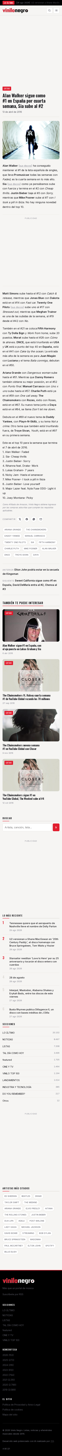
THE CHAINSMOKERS (36, 529)
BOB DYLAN (45, 1233)
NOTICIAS (8, 1315)
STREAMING (28, 1233)
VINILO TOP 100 (11, 1340)
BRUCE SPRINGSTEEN (14, 1239)
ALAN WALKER (49, 548)
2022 (8, 1375)
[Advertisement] (31, 48)
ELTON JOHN (34, 1245)
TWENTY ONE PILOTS (15, 542)
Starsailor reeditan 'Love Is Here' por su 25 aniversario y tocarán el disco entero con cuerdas (34, 961)
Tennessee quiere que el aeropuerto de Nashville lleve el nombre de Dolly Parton (33, 925)
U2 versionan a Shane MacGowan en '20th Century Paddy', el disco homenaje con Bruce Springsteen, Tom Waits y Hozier (33, 942)
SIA (32, 542)
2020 (9, 1384)
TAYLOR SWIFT (11, 1202)
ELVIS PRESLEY (33, 1208)
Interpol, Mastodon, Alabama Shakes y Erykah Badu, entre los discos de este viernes (31, 993)
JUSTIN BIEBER (38, 1215)
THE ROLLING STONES (15, 1215)
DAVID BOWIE (10, 1233)
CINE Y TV (8, 1335)
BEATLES (26, 1196)
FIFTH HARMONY (47, 542)
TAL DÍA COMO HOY (13, 1325)
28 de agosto (16, 977)
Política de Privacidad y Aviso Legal (21, 1404)
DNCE (7, 555)
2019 (9, 1389)
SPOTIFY (49, 1245)
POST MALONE (37, 1221)
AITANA (49, 1208)
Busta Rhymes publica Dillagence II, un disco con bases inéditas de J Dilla (31, 1011)
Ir (56, 827)
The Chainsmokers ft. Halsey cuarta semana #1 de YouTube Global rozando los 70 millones (26, 697)
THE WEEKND (30, 1202)
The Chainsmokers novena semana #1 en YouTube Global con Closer (21, 747)
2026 (8, 1355)
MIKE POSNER (30, 548)
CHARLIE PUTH (11, 548)
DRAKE (38, 1196)
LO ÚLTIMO (9, 1310)
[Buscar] (49, 10)
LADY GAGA (10, 1227)
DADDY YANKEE (12, 536)
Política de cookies (13, 1409)
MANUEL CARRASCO (35, 536)
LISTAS (7, 88)
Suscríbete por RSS (13, 1294)
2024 (8, 1365)
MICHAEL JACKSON (30, 1227)
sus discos (25, 165)
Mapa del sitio (10, 1414)
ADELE (21, 1221)
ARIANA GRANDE (12, 529)
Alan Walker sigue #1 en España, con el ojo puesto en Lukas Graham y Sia (22, 647)
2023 (8, 1370)
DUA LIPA (9, 1221)
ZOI (52, 1441)
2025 (8, 1360)
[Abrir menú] (56, 10)
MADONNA (35, 1239)
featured (7, 1330)
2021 (9, 1379)
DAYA (36, 555)
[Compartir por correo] (41, 519)
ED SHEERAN (10, 1196)
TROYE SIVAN (21, 555)
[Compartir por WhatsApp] (34, 519)
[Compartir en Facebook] (27, 519)
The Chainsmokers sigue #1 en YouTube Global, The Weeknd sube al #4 (23, 797)
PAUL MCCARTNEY (13, 1245)
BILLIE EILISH (10, 1252)
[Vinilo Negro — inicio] (15, 10)
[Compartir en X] (20, 519)
